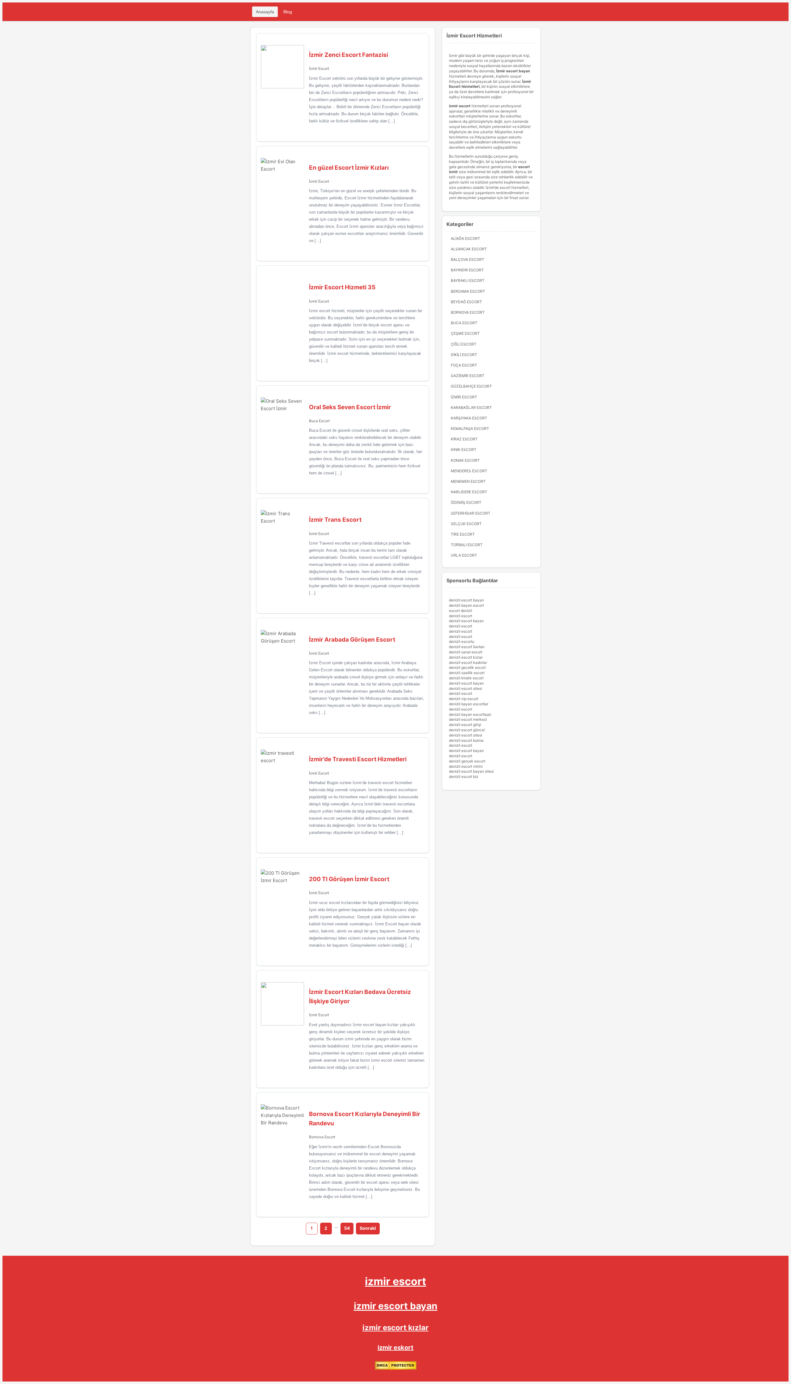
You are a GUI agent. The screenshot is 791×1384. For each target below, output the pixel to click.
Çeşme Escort (465, 333)
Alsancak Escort (469, 249)
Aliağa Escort (465, 238)
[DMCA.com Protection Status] (396, 1368)
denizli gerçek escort (467, 761)
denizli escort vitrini (466, 766)
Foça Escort (464, 365)
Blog (287, 11)
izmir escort (395, 1281)
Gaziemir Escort (467, 375)
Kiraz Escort (464, 439)
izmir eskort (395, 1347)
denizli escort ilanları (466, 646)
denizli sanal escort (465, 652)
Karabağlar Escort (471, 407)
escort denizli (460, 610)
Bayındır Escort (467, 270)
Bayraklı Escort (467, 280)
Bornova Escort (322, 1137)
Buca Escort (319, 420)
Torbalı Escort (467, 544)
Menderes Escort (469, 471)
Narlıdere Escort (469, 492)
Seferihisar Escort (470, 513)
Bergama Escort (468, 291)
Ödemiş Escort (466, 502)
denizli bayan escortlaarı (470, 714)
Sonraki (368, 1228)
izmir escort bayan (396, 1305)
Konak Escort (465, 460)
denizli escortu (461, 641)
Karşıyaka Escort (469, 418)
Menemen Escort (468, 481)
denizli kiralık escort (466, 678)
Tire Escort (463, 534)
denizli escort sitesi (465, 688)
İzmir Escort (319, 68)
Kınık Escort (463, 449)
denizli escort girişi (465, 724)
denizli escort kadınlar (468, 662)
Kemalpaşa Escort (470, 428)
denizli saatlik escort (466, 672)
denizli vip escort (463, 698)
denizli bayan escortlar (468, 704)
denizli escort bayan (466, 600)
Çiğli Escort (463, 344)
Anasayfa (265, 11)
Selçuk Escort (466, 523)
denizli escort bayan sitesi (471, 771)
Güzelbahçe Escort (471, 386)
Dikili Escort (464, 354)
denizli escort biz (463, 776)
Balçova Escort (467, 259)
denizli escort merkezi (468, 719)
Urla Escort (464, 555)
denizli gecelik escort (467, 667)
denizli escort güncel (467, 730)
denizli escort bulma (466, 740)
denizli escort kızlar (466, 657)
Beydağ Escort (466, 301)
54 (347, 1228)
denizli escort (460, 615)
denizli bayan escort (466, 605)
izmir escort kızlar (395, 1327)
